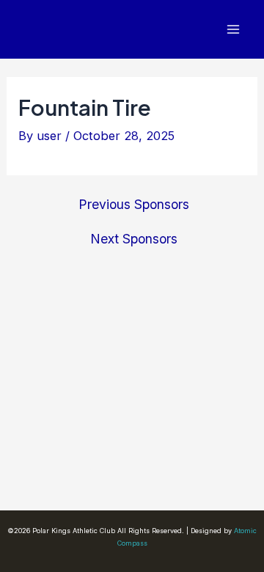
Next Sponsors (133, 239)
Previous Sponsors (133, 204)
